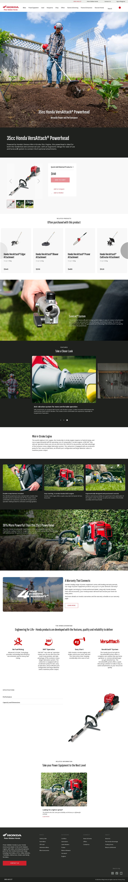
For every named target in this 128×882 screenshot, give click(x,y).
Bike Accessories (44, 850)
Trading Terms (109, 844)
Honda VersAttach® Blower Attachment (47, 256)
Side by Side (43, 838)
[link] (92, 1)
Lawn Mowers (65, 844)
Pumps (63, 847)
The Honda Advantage (111, 841)
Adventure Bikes (44, 847)
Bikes (24, 8)
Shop (56, 8)
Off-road (42, 844)
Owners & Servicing (72, 8)
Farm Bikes (43, 841)
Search (108, 9)
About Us (107, 838)
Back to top (116, 868)
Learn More (71, 605)
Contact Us (14, 863)
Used (42, 8)
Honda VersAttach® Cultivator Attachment (110, 256)
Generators (64, 841)
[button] (10, 181)
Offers (63, 8)
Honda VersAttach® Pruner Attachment (79, 256)
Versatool (64, 853)
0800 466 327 (77, 1)
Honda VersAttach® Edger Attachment (14, 256)
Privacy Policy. (121, 879)
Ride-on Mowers (66, 850)
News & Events (87, 838)
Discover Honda (99, 8)
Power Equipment (33, 8)
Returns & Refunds (110, 847)
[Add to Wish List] (26, 268)
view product (16, 263)
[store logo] (11, 7)
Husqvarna (50, 8)
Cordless (63, 838)
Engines (63, 856)
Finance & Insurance (86, 8)
